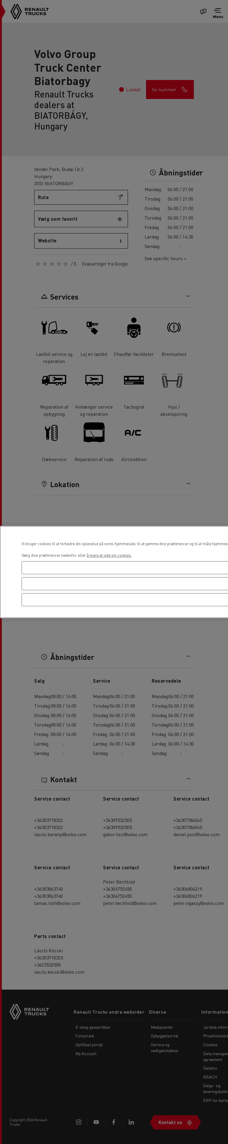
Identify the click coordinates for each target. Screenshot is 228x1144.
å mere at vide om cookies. (109, 555)
